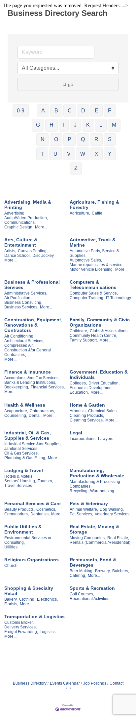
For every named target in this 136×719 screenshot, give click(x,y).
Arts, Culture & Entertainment (20, 242)
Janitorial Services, (21, 448)
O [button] (56, 139)
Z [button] (76, 168)
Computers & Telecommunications (93, 284)
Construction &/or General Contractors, (27, 352)
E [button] (96, 110)
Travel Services (18, 485)
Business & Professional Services (32, 284)
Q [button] (83, 139)
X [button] (96, 154)
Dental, (35, 415)
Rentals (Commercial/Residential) (100, 542)
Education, (79, 392)
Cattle (97, 213)
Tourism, (45, 481)
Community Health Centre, (93, 335)
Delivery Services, (20, 627)
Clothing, (27, 599)
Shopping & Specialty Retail (28, 590)
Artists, (10, 251)
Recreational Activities (89, 598)
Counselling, (15, 415)
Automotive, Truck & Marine (93, 242)
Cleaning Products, (87, 415)
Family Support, (84, 340)
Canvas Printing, (33, 251)
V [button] (69, 154)
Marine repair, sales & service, (96, 264)
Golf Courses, (82, 594)
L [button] (100, 125)
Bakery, (10, 599)
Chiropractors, (42, 411)
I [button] (63, 125)
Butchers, (120, 571)
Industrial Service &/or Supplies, (32, 444)
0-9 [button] (20, 110)
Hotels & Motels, (18, 476)
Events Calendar (65, 683)
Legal (76, 432)
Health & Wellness (24, 405)
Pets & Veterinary (89, 503)
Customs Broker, (19, 622)
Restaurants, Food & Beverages (93, 562)
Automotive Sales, (86, 260)
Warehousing (102, 491)
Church (10, 565)
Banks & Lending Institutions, (30, 382)
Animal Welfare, (84, 509)
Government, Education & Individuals (99, 374)
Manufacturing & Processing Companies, (95, 484)
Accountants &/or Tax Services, (31, 378)
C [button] (70, 110)
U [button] (55, 154)
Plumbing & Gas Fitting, (25, 458)
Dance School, (17, 255)
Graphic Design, (18, 227)
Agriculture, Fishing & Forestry (94, 204)
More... (41, 227)
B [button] (56, 110)
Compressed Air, (19, 345)
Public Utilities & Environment (23, 529)
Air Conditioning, (19, 336)
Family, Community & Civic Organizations (100, 322)
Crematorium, (16, 514)
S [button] (110, 139)
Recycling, (79, 491)
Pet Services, (81, 514)
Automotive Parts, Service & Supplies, (94, 253)
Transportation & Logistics (34, 616)
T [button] (42, 154)
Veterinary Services (112, 514)
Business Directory (30, 683)
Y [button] (110, 154)
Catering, (78, 575)
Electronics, (47, 599)
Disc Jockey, (43, 255)
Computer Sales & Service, (94, 293)
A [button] (43, 110)
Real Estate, (118, 538)
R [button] (96, 139)
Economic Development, (92, 387)
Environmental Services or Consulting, (27, 540)
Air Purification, (17, 298)
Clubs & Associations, (109, 331)
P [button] (69, 139)
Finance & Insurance (27, 372)
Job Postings (94, 683)
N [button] (43, 139)
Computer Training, (87, 298)
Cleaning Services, (87, 420)
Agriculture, (80, 213)
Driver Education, (103, 383)
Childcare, (79, 331)
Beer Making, (81, 571)
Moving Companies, (88, 538)
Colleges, (78, 383)
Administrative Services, (25, 293)
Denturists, (40, 514)
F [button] (109, 110)
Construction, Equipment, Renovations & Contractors (33, 325)
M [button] (114, 125)
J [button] (75, 125)
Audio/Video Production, (26, 218)
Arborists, (78, 411)
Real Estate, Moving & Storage (94, 529)
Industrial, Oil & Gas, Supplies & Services (27, 435)
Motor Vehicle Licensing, (92, 269)
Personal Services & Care (32, 503)
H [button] (51, 125)
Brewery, (103, 571)
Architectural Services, (24, 341)
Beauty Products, (19, 509)
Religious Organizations (31, 559)
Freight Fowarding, (21, 631)
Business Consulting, (23, 302)
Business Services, (21, 307)
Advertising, (14, 213)
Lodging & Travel (23, 470)
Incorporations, (83, 438)
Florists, (11, 604)
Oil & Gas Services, (21, 453)
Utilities (10, 547)
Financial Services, (48, 387)
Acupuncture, (16, 411)
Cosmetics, (46, 509)
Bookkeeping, (16, 387)
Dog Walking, (112, 509)
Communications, (20, 222)
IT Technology (118, 298)
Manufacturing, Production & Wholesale (97, 473)
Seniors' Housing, (20, 481)
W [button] (82, 154)
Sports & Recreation (92, 588)
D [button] (83, 110)
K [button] (88, 125)
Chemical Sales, (103, 411)
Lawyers (105, 438)
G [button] (38, 125)
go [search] (70, 84)
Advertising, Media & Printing (27, 204)
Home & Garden (87, 405)
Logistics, (48, 631)
